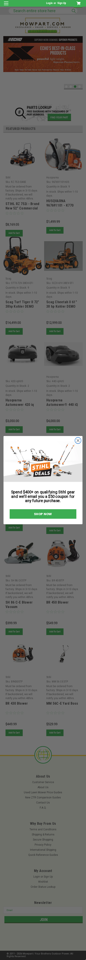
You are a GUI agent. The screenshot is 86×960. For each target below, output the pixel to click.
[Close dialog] (82, 457)
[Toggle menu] (6, 6)
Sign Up (61, 3)
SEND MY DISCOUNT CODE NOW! (21, 487)
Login (49, 3)
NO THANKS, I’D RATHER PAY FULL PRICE (21, 493)
